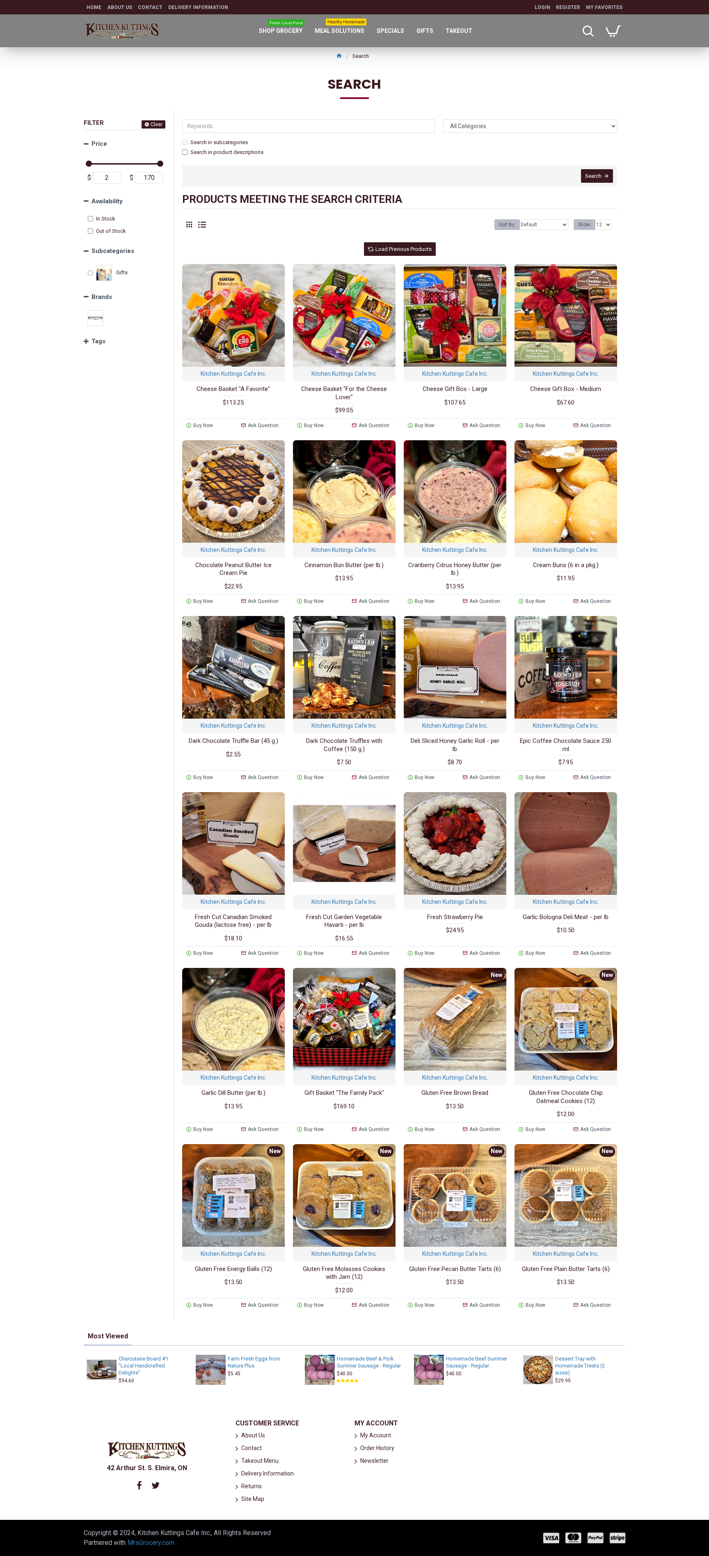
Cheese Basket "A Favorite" (233, 389)
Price (99, 143)
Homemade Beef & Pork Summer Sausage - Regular (369, 1362)
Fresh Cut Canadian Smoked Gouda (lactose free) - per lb (233, 921)
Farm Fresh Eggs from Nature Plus (254, 1362)
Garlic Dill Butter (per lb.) (233, 1092)
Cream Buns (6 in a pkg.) (566, 565)
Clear (156, 124)
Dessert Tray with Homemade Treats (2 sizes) (580, 1366)
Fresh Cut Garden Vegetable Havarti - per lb (344, 921)
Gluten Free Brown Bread (454, 1092)
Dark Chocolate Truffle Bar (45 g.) (233, 741)
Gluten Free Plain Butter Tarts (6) (566, 1269)
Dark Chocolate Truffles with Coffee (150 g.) (344, 745)
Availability (107, 201)
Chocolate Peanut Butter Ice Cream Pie (233, 569)
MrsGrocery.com (151, 1543)
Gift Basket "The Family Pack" (344, 1092)
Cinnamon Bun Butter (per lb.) (344, 565)
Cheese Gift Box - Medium (565, 389)
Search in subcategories (219, 142)
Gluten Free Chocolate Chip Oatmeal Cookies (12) (566, 1097)
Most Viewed (108, 1336)
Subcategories (112, 251)
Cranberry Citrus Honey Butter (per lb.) (454, 569)
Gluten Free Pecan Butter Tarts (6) (455, 1269)
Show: (584, 225)
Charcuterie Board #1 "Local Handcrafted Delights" (143, 1366)
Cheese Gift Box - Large (455, 389)
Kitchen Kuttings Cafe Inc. (233, 373)
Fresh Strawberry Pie (455, 917)
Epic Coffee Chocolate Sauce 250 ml (565, 745)
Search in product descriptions (226, 152)
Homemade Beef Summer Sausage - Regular (476, 1362)
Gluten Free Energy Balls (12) (233, 1269)
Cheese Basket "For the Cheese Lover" (344, 393)
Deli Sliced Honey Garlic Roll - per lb (455, 745)
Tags (98, 341)
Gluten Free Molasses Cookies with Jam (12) (344, 1273)
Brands (101, 297)
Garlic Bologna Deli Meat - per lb (565, 917)
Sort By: (507, 225)
